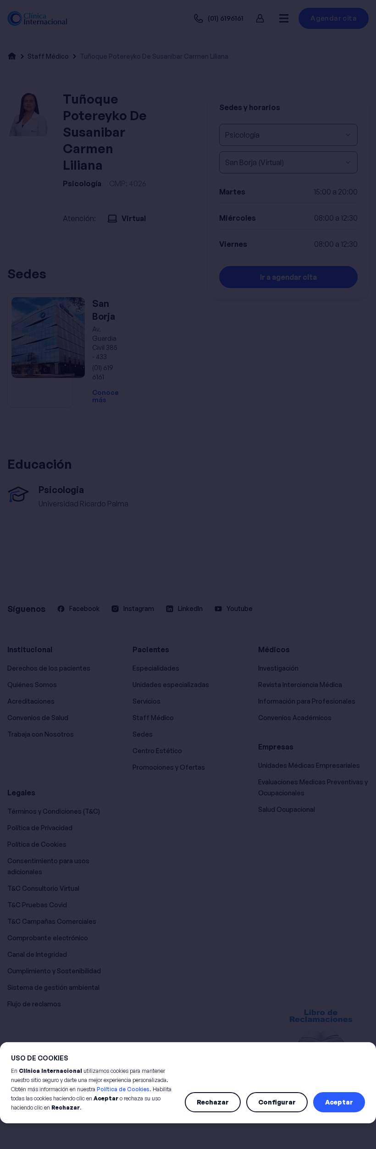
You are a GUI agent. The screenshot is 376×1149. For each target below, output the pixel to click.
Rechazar (213, 1102)
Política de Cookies (123, 1089)
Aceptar (339, 1102)
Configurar (277, 1102)
